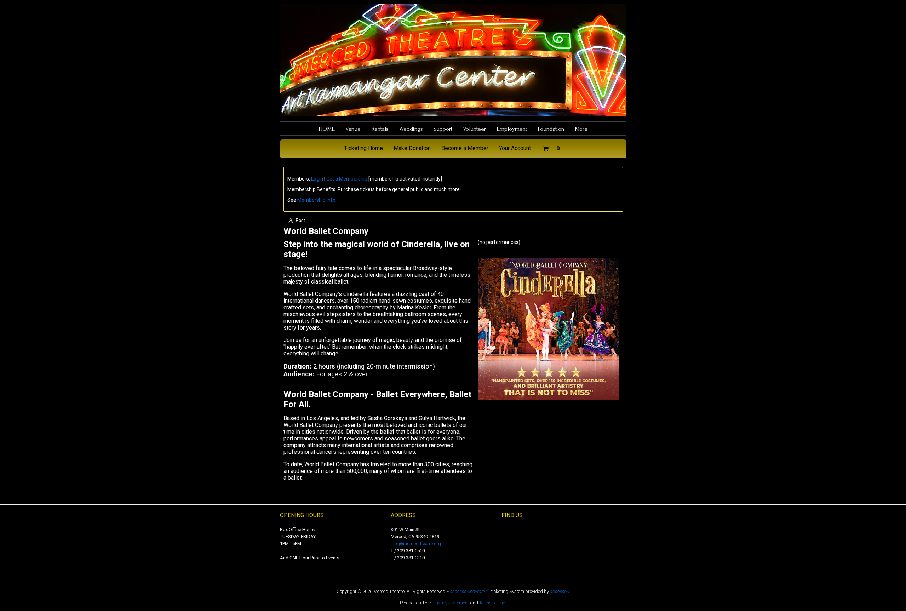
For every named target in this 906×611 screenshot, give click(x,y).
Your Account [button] (515, 148)
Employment (512, 128)
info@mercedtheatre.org (416, 543)
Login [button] (317, 179)
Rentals (380, 128)
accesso (559, 591)
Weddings (411, 128)
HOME (327, 128)
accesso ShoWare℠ (469, 591)
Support (443, 128)
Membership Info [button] (316, 200)
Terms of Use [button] (492, 602)
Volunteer (474, 128)
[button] (551, 147)
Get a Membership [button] (346, 179)
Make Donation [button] (412, 148)
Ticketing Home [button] (363, 148)
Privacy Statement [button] (450, 602)
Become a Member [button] (464, 148)
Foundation (551, 128)
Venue (353, 128)
